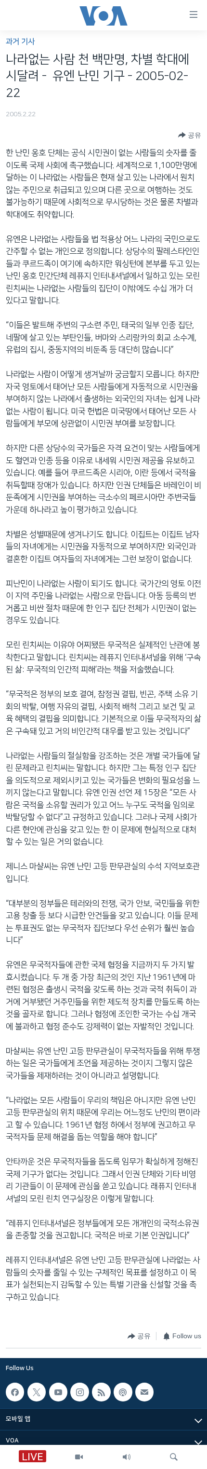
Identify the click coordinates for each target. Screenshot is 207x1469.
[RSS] (101, 1392)
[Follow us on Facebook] (15, 1392)
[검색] (173, 1457)
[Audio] (126, 1457)
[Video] (79, 1457)
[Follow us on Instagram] (79, 1392)
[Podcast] (123, 1392)
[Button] (189, 135)
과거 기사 (20, 42)
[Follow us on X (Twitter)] (36, 1392)
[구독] (144, 1392)
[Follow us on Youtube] (58, 1392)
